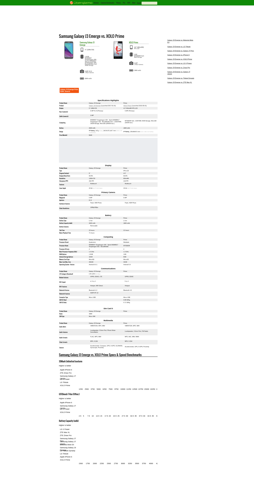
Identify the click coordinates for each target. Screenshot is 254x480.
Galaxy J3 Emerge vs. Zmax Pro (178, 68)
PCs (124, 3)
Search (139, 3)
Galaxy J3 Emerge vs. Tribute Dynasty (180, 78)
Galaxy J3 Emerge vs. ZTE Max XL (179, 82)
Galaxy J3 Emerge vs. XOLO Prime (179, 59)
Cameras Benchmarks (107, 3)
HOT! (128, 3)
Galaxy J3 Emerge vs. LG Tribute (178, 47)
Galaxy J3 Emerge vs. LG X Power (179, 63)
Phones (118, 3)
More (133, 3)
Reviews (96, 3)
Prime (136, 42)
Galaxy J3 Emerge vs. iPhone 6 (178, 55)
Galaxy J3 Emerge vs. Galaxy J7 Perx (180, 51)
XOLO (131, 42)
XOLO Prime (127, 105)
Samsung (83, 42)
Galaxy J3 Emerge (95, 105)
